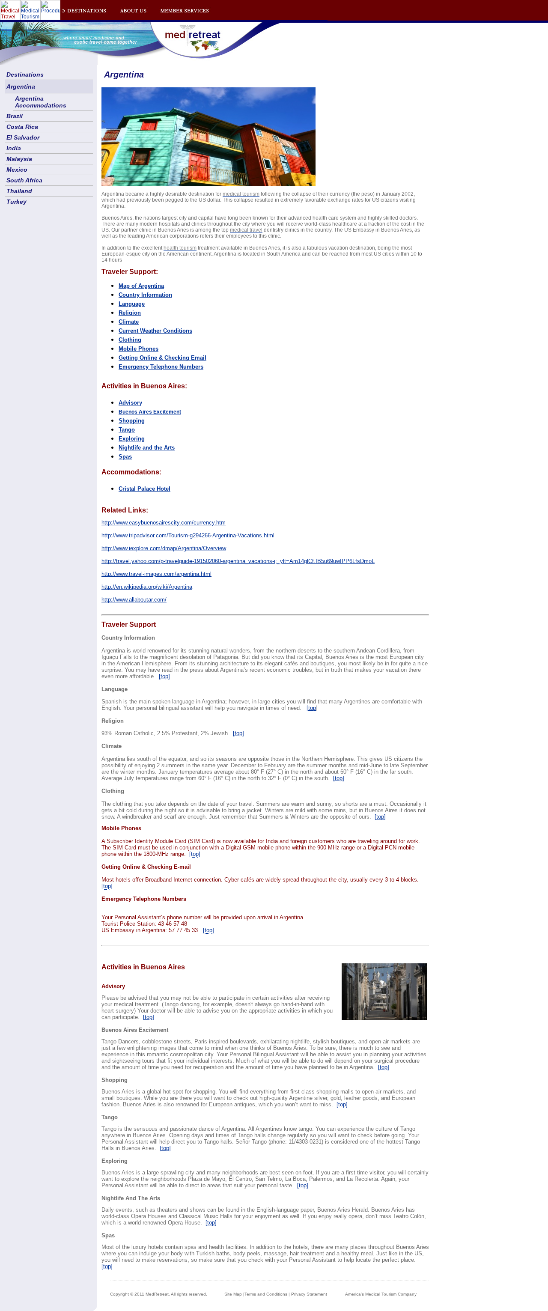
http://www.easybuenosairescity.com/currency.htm (163, 522)
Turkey (16, 201)
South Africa (24, 180)
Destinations (25, 74)
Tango (127, 429)
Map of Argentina (141, 286)
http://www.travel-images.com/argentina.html (156, 574)
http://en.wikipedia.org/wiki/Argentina (146, 587)
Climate (129, 322)
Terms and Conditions (265, 1294)
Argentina (20, 86)
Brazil (14, 116)
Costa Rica (22, 126)
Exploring (132, 438)
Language (132, 304)
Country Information (145, 295)
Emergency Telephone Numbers (161, 367)
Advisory (130, 402)
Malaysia (19, 158)
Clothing (130, 340)
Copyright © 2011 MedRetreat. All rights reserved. (158, 1294)
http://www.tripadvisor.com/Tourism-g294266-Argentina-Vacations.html (187, 535)
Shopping (132, 420)
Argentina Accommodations (40, 102)
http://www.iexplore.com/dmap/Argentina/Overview (163, 548)
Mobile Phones (138, 349)
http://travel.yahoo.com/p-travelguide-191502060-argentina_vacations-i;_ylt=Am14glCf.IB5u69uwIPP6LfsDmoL (238, 561)
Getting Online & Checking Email (162, 358)
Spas (125, 456)
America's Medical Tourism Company (381, 1294)
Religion (130, 313)
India (13, 148)
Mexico (16, 169)
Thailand (19, 191)
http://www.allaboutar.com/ (134, 599)
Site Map (233, 1294)
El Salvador (22, 137)
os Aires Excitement (150, 412)
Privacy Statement (309, 1294)
